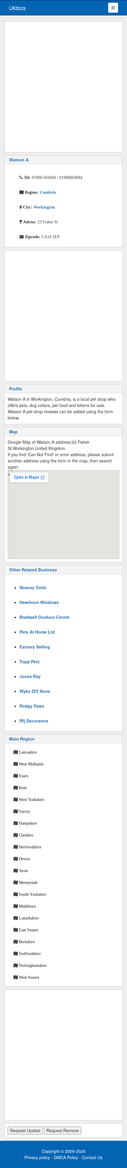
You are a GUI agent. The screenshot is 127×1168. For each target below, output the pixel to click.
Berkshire (27, 942)
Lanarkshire (29, 918)
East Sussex (28, 930)
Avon (23, 871)
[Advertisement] (63, 86)
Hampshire (28, 823)
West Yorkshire (31, 799)
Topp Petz (29, 661)
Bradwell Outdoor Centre (44, 617)
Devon (24, 859)
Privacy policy (37, 1157)
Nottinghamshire (33, 965)
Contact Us (92, 1157)
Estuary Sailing (34, 647)
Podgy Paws (31, 706)
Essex (23, 776)
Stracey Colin (32, 587)
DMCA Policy (66, 1157)
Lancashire (28, 752)
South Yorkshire (32, 894)
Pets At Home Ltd (37, 632)
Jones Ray (30, 676)
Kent (23, 788)
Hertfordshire (30, 847)
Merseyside (28, 882)
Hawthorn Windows (39, 602)
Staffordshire (30, 953)
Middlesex (27, 906)
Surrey (24, 811)
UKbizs (17, 8)
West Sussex (29, 977)
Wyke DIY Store (34, 691)
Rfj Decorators (33, 721)
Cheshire (26, 835)
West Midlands (31, 764)
